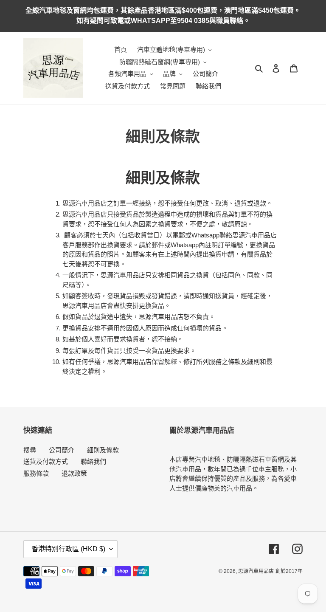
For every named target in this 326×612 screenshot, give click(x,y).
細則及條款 (103, 450)
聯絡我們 (93, 461)
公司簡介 (61, 450)
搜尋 (29, 450)
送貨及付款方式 (45, 461)
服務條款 (36, 473)
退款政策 (74, 473)
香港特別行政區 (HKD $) (68, 549)
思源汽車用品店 (256, 571)
